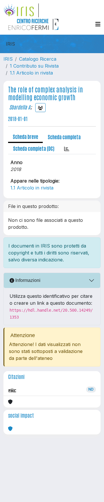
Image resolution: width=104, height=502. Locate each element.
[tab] (66, 148)
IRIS (8, 59)
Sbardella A (19, 107)
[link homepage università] (33, 24)
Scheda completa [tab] (64, 136)
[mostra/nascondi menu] (98, 24)
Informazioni (27, 280)
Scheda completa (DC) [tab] (33, 148)
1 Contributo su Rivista (34, 66)
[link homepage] (21, 10)
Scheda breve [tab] (25, 136)
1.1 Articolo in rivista (31, 73)
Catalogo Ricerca (37, 59)
